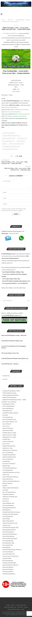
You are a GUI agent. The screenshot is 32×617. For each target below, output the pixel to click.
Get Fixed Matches (8, 516)
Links (22, 609)
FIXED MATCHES (21, 605)
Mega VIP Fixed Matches (9, 397)
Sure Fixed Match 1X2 (9, 554)
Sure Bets (5, 415)
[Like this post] (13, 156)
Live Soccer (6, 501)
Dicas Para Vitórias (8, 430)
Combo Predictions (8, 441)
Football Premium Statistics (10, 413)
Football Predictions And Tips (11, 472)
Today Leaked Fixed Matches (10, 395)
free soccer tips (21, 141)
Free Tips (10, 19)
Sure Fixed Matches (8, 408)
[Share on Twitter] (17, 156)
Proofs (26, 607)
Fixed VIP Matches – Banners (10, 364)
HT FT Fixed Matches (9, 406)
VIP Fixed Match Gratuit (9, 393)
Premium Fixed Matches (9, 563)
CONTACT (20, 607)
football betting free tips (9, 133)
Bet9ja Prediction (7, 483)
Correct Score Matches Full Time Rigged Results (14, 346)
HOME (8, 605)
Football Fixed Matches (9, 455)
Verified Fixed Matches (9, 446)
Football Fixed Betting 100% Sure (12, 549)
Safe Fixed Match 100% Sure (10, 565)
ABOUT (13, 605)
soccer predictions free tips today (11, 146)
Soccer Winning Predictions (10, 477)
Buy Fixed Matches (8, 560)
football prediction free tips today (11, 135)
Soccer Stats (6, 444)
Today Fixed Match (8, 571)
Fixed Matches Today (8, 404)
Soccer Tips (6, 426)
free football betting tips (9, 138)
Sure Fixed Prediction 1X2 (10, 422)
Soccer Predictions (8, 452)
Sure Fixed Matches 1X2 (9, 419)
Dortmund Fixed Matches (10, 534)
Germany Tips (6, 525)
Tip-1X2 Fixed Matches (9, 492)
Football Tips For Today (9, 433)
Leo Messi (5, 490)
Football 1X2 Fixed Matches (10, 514)
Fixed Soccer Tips (7, 448)
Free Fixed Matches (8, 541)
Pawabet (5, 485)
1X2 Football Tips (8, 417)
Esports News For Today (9, 435)
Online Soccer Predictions (10, 450)
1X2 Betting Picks (8, 470)
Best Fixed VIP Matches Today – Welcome (14, 335)
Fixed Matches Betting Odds (10, 527)
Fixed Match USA (7, 410)
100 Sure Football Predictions (11, 481)
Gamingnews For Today (9, 437)
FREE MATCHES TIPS (10, 607)
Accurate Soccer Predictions (10, 556)
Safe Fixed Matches (8, 567)
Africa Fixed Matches (8, 536)
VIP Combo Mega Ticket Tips (10, 353)
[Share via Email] (21, 156)
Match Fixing (6, 519)
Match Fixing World (8, 521)
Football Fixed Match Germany (11, 512)
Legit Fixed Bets (7, 558)
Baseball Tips (6, 466)
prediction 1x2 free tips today (16, 143)
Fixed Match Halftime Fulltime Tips (12, 340)
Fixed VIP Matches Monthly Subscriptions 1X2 (15, 358)
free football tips (22, 138)
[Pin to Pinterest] (19, 156)
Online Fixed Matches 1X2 (10, 523)
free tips (5, 143)
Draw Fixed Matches (8, 505)
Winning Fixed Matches (9, 507)
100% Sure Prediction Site (10, 496)
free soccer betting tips (8, 141)
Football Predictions (8, 494)
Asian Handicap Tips (8, 503)
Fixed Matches (6, 375)
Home (3, 19)
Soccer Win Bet (7, 424)
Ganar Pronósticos (8, 428)
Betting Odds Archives (14, 609)
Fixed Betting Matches (9, 574)
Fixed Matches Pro (8, 479)
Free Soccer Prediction (9, 463)
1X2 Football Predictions (10, 468)
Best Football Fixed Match (10, 538)
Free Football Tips (8, 545)
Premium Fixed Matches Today (11, 391)
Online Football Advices (9, 457)
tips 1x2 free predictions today (10, 149)
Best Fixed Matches (8, 569)
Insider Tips (6, 474)
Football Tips (6, 439)
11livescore (6, 499)
